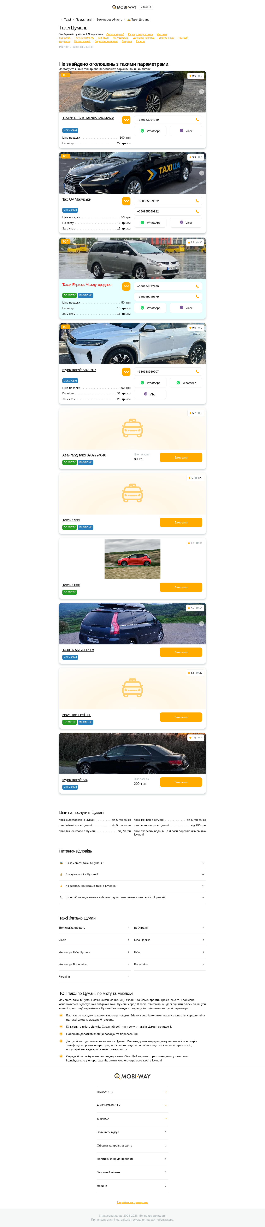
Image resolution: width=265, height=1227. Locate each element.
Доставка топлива (143, 37)
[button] (131, 109)
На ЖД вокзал (121, 37)
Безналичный (82, 41)
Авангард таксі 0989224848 (84, 455)
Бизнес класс (166, 37)
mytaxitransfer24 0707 (79, 370)
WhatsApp (153, 131)
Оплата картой (115, 34)
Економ (140, 41)
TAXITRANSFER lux (78, 650)
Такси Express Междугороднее (87, 285)
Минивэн (103, 37)
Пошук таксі (84, 19)
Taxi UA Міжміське (76, 199)
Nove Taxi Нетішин (76, 715)
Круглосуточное (85, 37)
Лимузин (127, 41)
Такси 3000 (71, 585)
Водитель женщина (106, 41)
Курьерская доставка (140, 34)
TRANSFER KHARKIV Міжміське (88, 118)
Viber (189, 131)
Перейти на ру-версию (132, 1202)
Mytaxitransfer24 (74, 780)
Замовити (181, 457)
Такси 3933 (71, 520)
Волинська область (109, 19)
